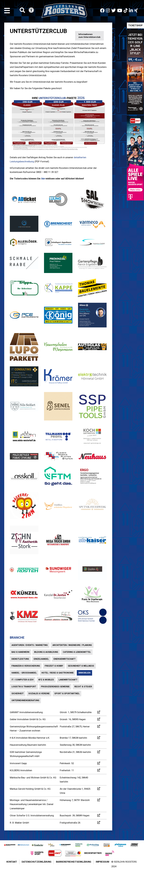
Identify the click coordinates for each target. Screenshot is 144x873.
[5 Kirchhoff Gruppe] (65, 845)
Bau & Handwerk (20, 652)
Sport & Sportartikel (67, 693)
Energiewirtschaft (65, 659)
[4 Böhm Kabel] (51, 845)
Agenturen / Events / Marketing (30, 645)
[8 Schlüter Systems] (106, 845)
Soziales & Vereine (39, 693)
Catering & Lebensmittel (77, 652)
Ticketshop (135, 25)
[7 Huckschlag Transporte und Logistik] (92, 845)
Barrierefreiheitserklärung (73, 861)
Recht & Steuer (83, 686)
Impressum (102, 861)
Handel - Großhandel (24, 672)
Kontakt (11, 861)
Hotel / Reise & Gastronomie (57, 672)
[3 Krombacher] (37, 845)
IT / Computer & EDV (23, 679)
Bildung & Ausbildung (46, 652)
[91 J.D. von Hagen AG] (134, 845)
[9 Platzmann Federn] (120, 845)
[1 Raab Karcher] (10, 845)
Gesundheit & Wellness (81, 666)
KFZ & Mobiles (46, 679)
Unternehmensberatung (25, 700)
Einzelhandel (41, 659)
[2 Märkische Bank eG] (23, 845)
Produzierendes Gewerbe (55, 686)
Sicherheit (18, 693)
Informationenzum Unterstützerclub (89, 35)
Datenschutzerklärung (36, 861)
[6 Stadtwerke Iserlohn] (79, 845)
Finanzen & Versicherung (26, 666)
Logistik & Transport (24, 686)
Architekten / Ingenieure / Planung (72, 645)
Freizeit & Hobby (54, 666)
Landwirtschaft (68, 679)
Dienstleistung (20, 659)
